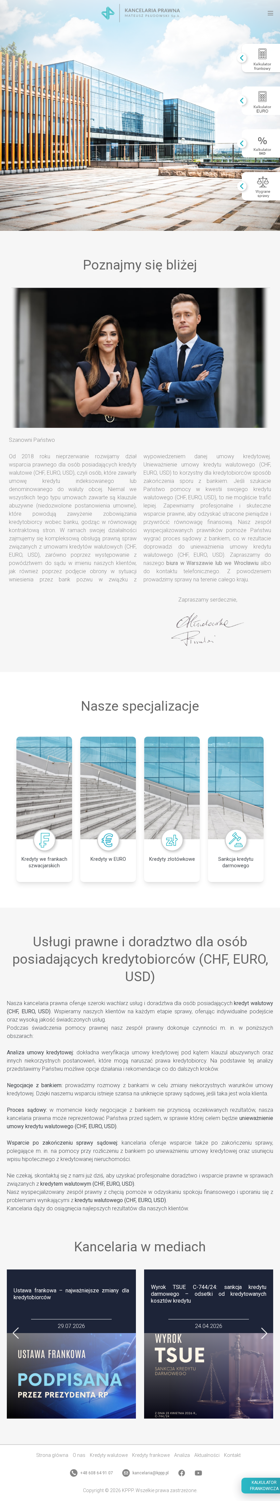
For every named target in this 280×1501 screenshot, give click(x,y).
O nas (79, 1455)
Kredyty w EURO (108, 859)
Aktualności (207, 1455)
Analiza (182, 1455)
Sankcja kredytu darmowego (235, 862)
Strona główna (52, 1455)
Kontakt (232, 1455)
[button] (16, 1333)
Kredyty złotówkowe (172, 859)
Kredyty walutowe (109, 1455)
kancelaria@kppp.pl (150, 1473)
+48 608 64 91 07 (96, 1473)
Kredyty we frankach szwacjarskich (44, 862)
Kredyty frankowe (151, 1455)
